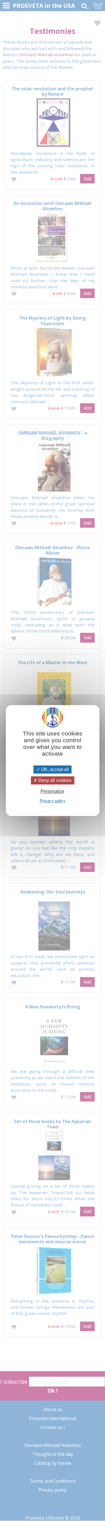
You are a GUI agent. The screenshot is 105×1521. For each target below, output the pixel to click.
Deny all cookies (54, 780)
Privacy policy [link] (53, 800)
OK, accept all (54, 769)
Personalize (52, 791)
